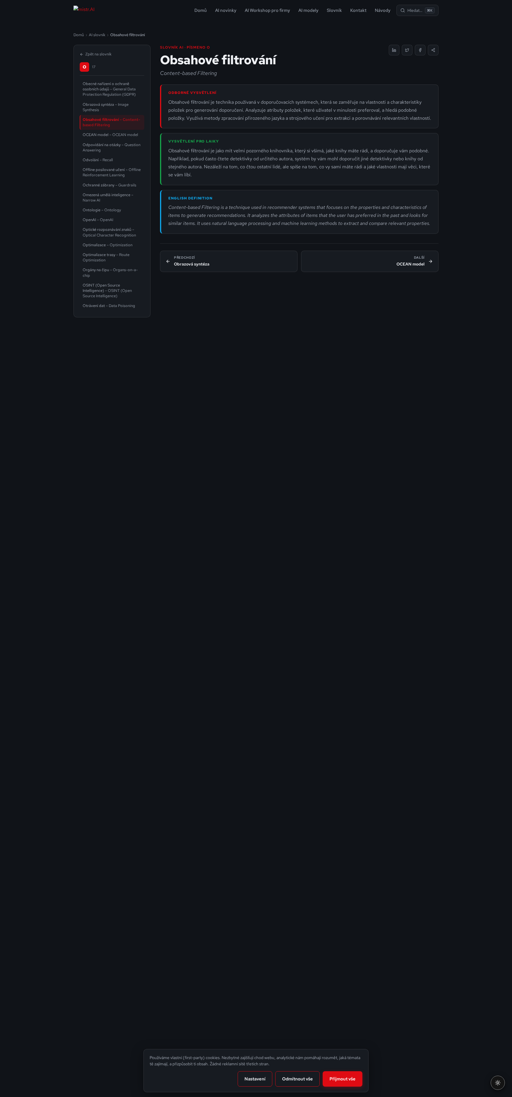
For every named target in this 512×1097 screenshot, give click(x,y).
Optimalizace (107, 244)
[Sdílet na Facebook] (420, 50)
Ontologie (102, 209)
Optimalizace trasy (106, 257)
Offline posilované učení (112, 172)
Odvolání (98, 159)
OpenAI (98, 219)
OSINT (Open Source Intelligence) (107, 290)
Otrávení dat (109, 305)
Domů (200, 10)
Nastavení (254, 1079)
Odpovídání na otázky (111, 147)
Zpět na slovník (98, 54)
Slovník (334, 10)
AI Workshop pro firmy (267, 10)
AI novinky (225, 10)
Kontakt (358, 10)
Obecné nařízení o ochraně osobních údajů (109, 89)
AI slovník (97, 34)
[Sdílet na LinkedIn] (394, 50)
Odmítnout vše (297, 1079)
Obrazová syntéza (106, 107)
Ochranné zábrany (109, 185)
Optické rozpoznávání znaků (109, 232)
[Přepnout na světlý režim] (498, 1083)
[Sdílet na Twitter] (407, 50)
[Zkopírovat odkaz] (433, 50)
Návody (383, 10)
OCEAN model (110, 134)
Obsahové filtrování (111, 122)
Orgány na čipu (110, 272)
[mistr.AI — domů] (84, 10)
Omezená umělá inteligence (108, 197)
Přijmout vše (342, 1079)
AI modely (308, 10)
